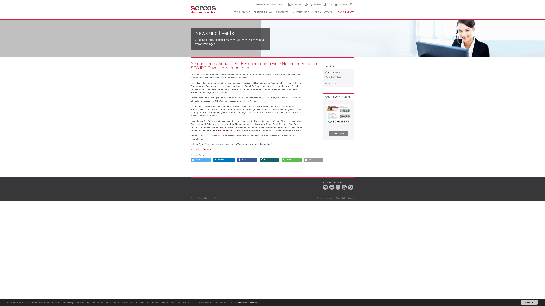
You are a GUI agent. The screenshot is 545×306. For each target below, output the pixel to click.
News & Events (345, 12)
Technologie (242, 12)
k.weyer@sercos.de (332, 83)
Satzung (351, 198)
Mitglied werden (315, 5)
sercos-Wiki (350, 187)
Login (330, 5)
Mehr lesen (339, 133)
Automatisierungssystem (229, 130)
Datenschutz (341, 198)
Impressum (329, 198)
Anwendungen (301, 12)
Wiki (280, 5)
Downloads (258, 5)
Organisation (323, 12)
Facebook (337, 187)
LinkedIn (331, 187)
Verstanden (529, 302)
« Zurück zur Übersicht (201, 149)
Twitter (325, 187)
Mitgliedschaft (296, 5)
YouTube (344, 187)
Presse (266, 5)
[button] (201, 160)
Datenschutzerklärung (248, 302)
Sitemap (320, 198)
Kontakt (274, 5)
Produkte (282, 12)
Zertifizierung (263, 12)
